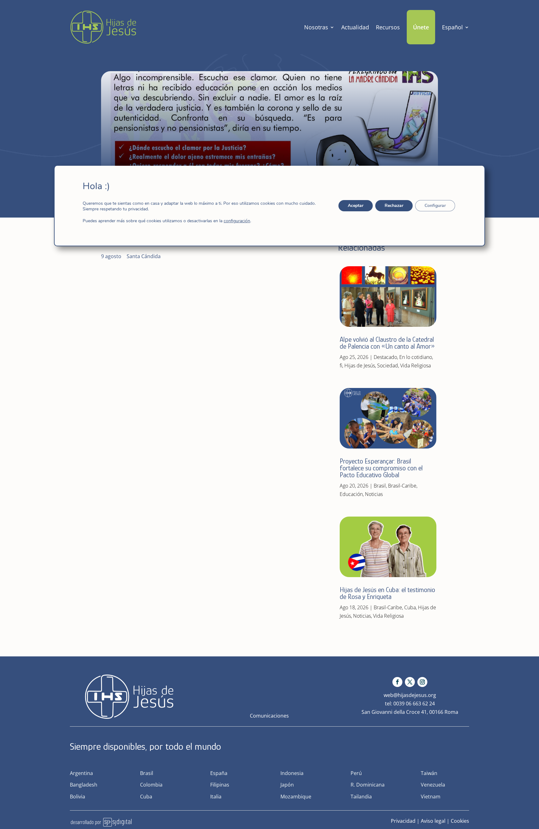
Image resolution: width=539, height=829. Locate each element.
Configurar (435, 205)
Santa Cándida (144, 256)
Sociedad (387, 365)
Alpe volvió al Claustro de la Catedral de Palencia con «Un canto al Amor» (388, 343)
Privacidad (403, 820)
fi (341, 365)
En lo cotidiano (415, 357)
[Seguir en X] (410, 682)
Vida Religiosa (415, 365)
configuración (237, 221)
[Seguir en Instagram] (422, 682)
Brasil (380, 485)
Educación (351, 494)
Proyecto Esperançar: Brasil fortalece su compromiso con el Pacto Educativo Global (381, 468)
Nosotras (316, 27)
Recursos (388, 27)
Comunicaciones (269, 715)
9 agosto (111, 256)
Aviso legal (433, 820)
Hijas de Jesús (359, 365)
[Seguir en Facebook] (397, 682)
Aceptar (355, 205)
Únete (421, 27)
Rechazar (394, 205)
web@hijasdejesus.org (410, 695)
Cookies (460, 820)
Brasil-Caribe (402, 485)
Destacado (385, 357)
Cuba (410, 607)
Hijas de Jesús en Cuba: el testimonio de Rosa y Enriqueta (387, 593)
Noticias (374, 494)
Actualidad (355, 27)
